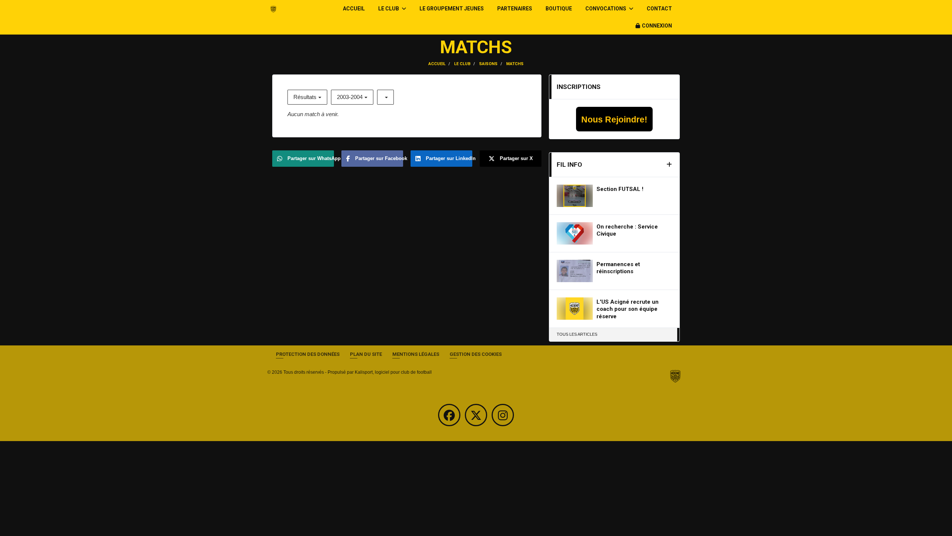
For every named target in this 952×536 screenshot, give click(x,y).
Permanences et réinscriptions (618, 268)
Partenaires (514, 9)
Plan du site (366, 354)
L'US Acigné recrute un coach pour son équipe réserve (627, 309)
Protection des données (308, 354)
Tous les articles (577, 334)
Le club (389, 9)
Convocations (606, 9)
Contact (659, 9)
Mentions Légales (415, 354)
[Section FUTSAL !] (575, 196)
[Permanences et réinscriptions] (575, 271)
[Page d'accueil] (675, 376)
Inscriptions (579, 86)
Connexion (657, 26)
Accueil (354, 9)
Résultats (304, 97)
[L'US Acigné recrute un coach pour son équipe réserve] (575, 308)
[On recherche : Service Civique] (575, 233)
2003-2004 (350, 97)
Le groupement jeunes (451, 9)
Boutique (559, 9)
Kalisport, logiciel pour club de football (393, 372)
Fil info (569, 164)
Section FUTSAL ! (619, 189)
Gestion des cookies (476, 354)
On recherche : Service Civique (627, 230)
